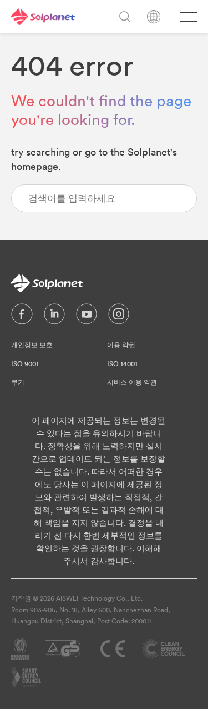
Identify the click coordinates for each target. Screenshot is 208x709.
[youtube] (86, 316)
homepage (34, 166)
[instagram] (119, 316)
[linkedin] (54, 316)
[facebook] (22, 316)
